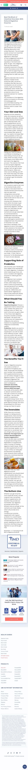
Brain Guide (4, 653)
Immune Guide (4, 651)
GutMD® (3, 674)
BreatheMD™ (18, 676)
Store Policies (4, 700)
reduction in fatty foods (12, 129)
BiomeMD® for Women (6, 672)
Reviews (17, 704)
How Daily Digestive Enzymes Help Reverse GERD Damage (12, 386)
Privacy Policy (18, 691)
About (2, 691)
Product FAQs (4, 698)
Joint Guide (3, 644)
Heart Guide (4, 640)
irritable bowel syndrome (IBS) (11, 80)
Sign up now (14, 619)
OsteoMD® (3, 682)
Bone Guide (4, 642)
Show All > (3, 667)
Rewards (17, 706)
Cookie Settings (18, 708)
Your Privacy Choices (6, 706)
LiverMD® (3, 676)
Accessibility (17, 702)
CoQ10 (16, 680)
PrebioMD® (17, 674)
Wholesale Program (19, 698)
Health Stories (4, 657)
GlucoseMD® (18, 669)
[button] (25, 5)
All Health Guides (5, 655)
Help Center (17, 695)
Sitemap (16, 700)
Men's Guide (4, 647)
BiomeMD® (3, 669)
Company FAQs (4, 695)
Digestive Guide (4, 638)
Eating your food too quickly (13, 152)
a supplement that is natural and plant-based (14, 306)
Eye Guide (3, 649)
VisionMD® (3, 680)
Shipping (3, 702)
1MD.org (4, 718)
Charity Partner (4, 693)
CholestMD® (18, 672)
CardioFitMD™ (18, 678)
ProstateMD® (18, 667)
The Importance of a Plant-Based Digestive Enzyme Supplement (13, 435)
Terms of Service (18, 693)
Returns (3, 704)
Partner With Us (4, 708)
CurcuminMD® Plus (5, 678)
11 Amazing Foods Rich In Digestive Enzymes (13, 531)
